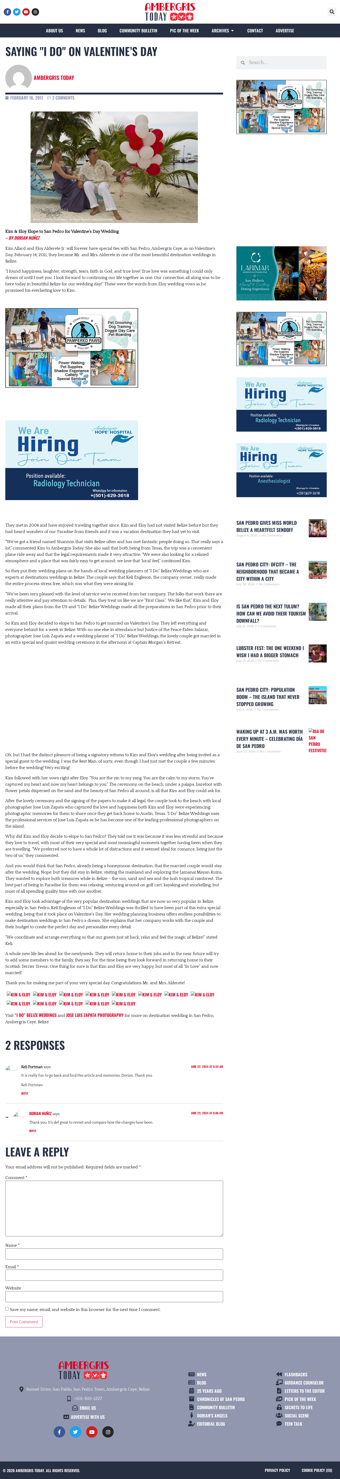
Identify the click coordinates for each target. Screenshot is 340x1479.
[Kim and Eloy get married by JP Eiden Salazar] (18, 994)
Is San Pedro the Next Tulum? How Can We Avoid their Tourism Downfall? (271, 613)
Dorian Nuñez (40, 1113)
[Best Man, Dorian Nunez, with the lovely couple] (71, 994)
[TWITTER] (16, 12)
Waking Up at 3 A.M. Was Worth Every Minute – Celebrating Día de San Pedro (269, 738)
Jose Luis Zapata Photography (95, 1015)
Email (12, 1267)
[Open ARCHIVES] (232, 30)
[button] (332, 12)
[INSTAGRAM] (35, 12)
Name (12, 1245)
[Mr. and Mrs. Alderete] (202, 994)
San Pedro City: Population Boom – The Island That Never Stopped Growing (268, 696)
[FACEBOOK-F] (7, 12)
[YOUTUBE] (26, 12)
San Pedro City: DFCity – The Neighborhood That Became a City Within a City (267, 571)
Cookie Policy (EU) (317, 1470)
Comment (16, 1178)
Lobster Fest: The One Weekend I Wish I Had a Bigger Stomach (270, 651)
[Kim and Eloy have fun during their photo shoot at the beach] (123, 994)
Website (13, 1288)
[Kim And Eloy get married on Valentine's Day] (45, 994)
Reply (24, 1093)
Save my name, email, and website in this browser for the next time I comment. (85, 1310)
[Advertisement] (114, 693)
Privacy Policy (277, 1470)
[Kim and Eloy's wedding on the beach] (45, 1003)
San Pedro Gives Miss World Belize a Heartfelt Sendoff (266, 526)
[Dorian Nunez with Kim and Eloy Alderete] (18, 1003)
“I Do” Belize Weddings (36, 1015)
